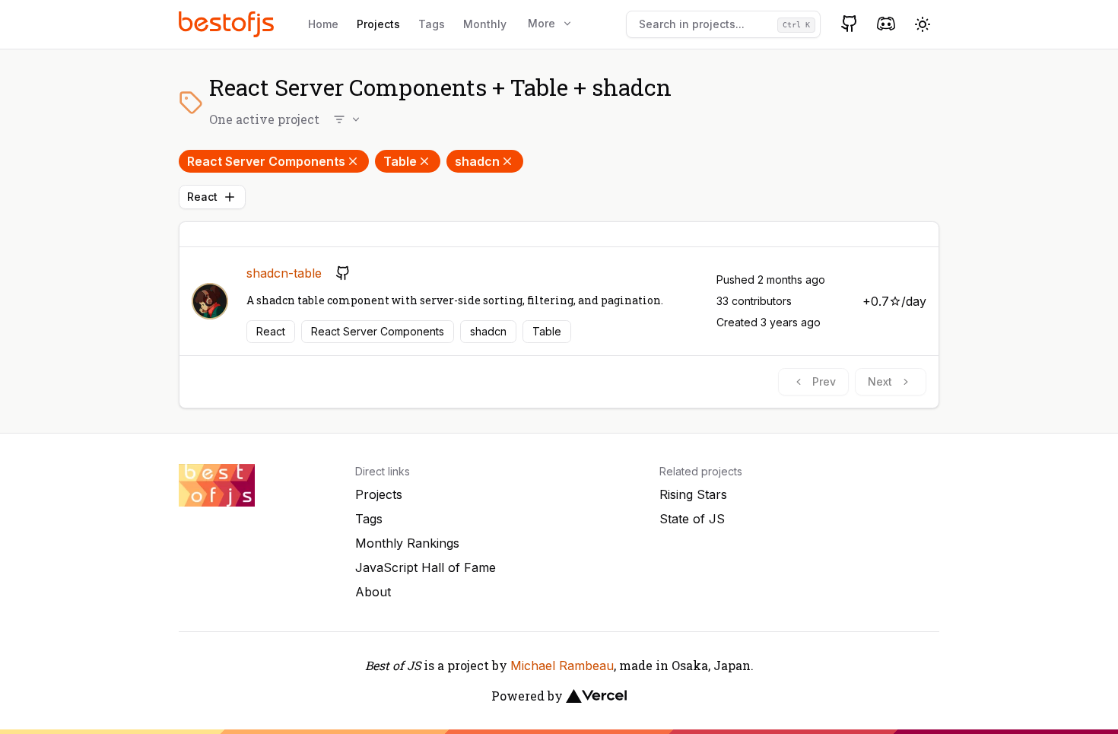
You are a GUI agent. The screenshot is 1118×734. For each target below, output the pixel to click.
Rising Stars (693, 494)
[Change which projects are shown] (348, 119)
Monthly (485, 23)
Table (400, 161)
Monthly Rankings (407, 543)
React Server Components (266, 161)
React (202, 196)
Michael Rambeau (562, 665)
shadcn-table (284, 273)
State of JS (692, 518)
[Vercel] (596, 696)
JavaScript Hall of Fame (425, 567)
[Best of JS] (228, 24)
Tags (431, 23)
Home (323, 23)
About (373, 591)
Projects (378, 23)
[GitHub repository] (343, 273)
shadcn (477, 161)
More (541, 23)
